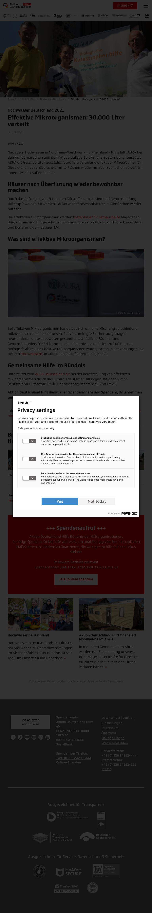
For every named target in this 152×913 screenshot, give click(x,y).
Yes (59, 501)
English (23, 402)
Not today (97, 501)
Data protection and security (35, 428)
